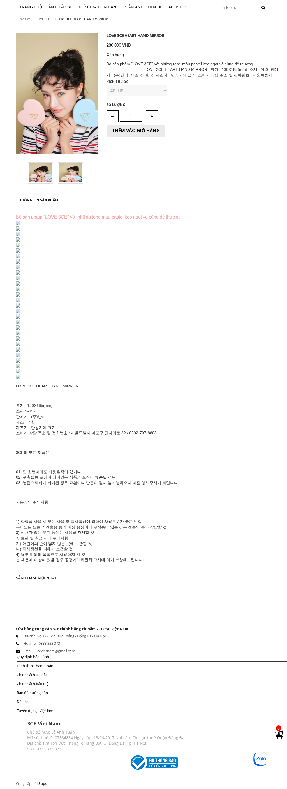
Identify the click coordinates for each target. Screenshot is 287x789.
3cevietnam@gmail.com (55, 650)
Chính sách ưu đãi (32, 674)
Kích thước (117, 81)
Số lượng (116, 104)
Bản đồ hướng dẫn (32, 692)
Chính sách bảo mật (33, 683)
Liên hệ (155, 7)
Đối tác (22, 701)
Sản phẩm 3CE (60, 7)
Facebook (176, 7)
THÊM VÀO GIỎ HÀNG (136, 130)
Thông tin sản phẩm (38, 200)
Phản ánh (133, 7)
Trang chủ (31, 7)
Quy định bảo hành (33, 656)
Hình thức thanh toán (35, 665)
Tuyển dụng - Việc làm (35, 710)
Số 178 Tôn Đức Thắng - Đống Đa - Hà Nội (71, 636)
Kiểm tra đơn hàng (99, 7)
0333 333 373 (49, 643)
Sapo (42, 783)
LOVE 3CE (43, 19)
